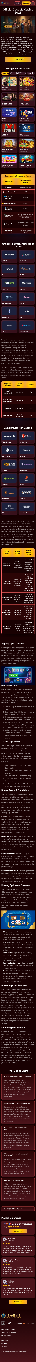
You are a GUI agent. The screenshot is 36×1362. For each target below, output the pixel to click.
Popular (4, 73)
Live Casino (12, 73)
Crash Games (20, 73)
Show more (18, 1302)
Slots (29, 73)
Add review (18, 1231)
